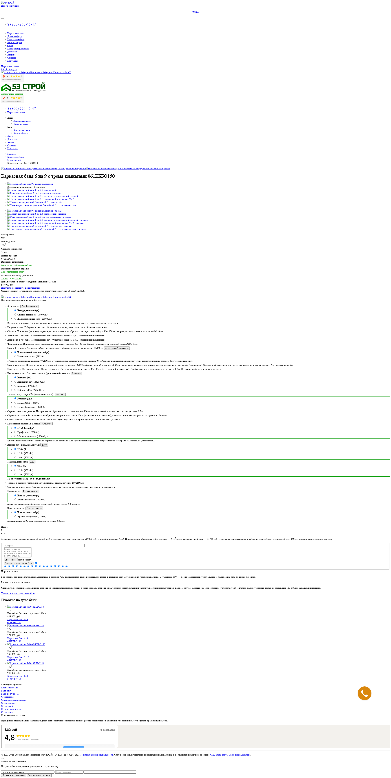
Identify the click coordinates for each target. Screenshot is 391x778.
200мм (18, 278)
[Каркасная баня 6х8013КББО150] (25, 663)
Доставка (12, 51)
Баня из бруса (8, 264)
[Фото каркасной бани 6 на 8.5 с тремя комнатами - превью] (39, 216)
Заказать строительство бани (18, 563)
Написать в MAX (61, 72)
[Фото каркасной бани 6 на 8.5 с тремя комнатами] (34, 193)
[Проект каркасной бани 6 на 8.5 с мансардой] (32, 189)
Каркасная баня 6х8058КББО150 (17, 640)
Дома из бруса (14, 36)
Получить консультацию (39, 775)
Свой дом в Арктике (239, 754)
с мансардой (8, 702)
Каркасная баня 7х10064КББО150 (18, 659)
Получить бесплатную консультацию (20, 287)
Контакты (12, 60)
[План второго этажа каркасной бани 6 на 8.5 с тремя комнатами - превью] (46, 229)
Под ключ (19, 271)
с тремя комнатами (11, 709)
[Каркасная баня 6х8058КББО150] (25, 625)
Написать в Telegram (41, 72)
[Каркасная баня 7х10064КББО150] (26, 644)
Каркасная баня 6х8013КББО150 (17, 677)
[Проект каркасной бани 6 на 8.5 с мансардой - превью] (36, 213)
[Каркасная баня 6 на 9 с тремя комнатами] (30, 183)
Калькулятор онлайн (18, 48)
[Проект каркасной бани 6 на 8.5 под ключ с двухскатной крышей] (42, 196)
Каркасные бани (15, 39)
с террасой (7, 705)
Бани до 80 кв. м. (10, 693)
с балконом (7, 696)
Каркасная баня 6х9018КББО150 (17, 621)
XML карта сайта (219, 754)
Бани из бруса (14, 42)
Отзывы (11, 57)
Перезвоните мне (10, 5)
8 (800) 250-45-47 (21, 24)
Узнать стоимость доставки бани (18, 593)
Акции (11, 54)
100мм (4, 278)
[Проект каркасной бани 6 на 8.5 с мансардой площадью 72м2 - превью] (45, 222)
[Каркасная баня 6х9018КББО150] (25, 606)
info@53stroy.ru (9, 69)
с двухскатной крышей (13, 699)
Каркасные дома (15, 33)
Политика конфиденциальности (96, 754)
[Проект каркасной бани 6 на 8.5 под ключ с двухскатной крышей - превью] (47, 219)
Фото (10, 45)
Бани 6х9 (6, 690)
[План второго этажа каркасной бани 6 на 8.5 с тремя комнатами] (42, 205)
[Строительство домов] (7, 2)
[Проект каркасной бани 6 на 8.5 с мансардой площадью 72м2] (40, 199)
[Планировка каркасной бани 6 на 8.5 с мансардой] (34, 202)
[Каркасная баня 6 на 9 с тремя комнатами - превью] (35, 210)
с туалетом (7, 712)
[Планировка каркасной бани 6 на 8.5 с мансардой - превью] (39, 226)
